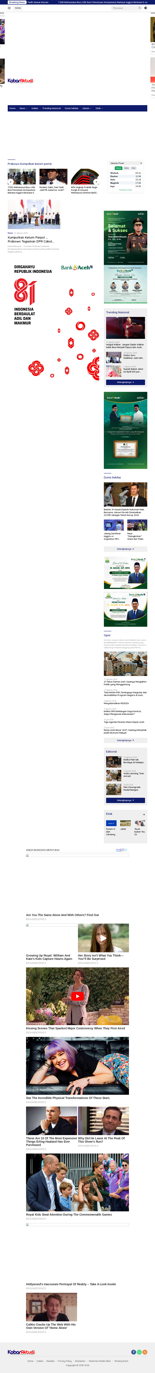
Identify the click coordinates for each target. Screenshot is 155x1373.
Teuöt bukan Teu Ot (139, 832)
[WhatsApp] (139, 1352)
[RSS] (144, 1352)
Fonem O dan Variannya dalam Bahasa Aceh (111, 832)
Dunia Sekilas (71, 108)
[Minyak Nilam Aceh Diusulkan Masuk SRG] (85, 176)
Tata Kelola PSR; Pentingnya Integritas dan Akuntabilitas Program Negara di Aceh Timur (125, 694)
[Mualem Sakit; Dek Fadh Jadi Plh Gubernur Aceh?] (22, 176)
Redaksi (51, 1361)
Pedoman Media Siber (100, 1361)
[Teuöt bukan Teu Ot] (139, 823)
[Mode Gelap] (145, 8)
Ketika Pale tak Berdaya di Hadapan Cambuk (134, 761)
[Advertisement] (77, 36)
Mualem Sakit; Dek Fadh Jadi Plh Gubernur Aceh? (20, 188)
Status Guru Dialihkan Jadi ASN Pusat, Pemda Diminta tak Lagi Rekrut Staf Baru (133, 356)
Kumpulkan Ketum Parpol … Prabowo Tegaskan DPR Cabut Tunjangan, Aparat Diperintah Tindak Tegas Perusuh (34, 243)
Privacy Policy (65, 1361)
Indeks (35, 108)
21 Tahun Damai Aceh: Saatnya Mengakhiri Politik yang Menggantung (125, 683)
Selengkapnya (124, 382)
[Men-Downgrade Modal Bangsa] (113, 789)
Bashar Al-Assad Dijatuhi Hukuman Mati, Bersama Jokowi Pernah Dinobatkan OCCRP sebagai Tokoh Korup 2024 (124, 512)
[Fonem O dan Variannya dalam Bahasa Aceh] (111, 823)
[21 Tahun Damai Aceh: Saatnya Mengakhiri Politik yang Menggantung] (125, 664)
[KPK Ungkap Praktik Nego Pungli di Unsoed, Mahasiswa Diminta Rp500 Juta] (54, 176)
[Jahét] (125, 823)
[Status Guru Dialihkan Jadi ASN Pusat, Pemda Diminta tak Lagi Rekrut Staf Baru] (113, 357)
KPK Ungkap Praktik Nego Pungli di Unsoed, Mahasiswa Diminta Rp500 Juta (53, 190)
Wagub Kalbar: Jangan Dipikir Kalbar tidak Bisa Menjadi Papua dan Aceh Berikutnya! (125, 346)
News (22, 108)
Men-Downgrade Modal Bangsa (132, 788)
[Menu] (10, 8)
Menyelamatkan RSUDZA (116, 703)
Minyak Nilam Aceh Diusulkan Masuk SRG (82, 188)
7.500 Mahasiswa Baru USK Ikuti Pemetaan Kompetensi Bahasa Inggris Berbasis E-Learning (57, 2)
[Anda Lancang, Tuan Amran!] (113, 775)
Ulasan (85, 108)
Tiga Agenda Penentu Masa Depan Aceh (124, 722)
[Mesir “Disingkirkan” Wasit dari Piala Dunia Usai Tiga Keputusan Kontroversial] (137, 525)
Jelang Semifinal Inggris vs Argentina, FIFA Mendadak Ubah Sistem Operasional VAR (114, 536)
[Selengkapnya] (144, 814)
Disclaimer (80, 1361)
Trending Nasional (51, 108)
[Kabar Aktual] (20, 80)
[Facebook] (133, 1352)
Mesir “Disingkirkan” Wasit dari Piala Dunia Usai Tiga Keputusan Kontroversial (135, 536)
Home (18, 8)
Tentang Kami (121, 1361)
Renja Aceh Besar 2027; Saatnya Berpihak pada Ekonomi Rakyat (125, 731)
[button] (140, 7)
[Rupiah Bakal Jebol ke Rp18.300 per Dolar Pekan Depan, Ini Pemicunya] (113, 371)
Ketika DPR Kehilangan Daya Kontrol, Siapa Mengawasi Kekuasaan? (122, 712)
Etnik (98, 108)
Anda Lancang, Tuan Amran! (134, 775)
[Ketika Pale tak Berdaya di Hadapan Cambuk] (113, 762)
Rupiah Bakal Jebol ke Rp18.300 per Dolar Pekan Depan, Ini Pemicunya (134, 370)
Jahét (123, 829)
